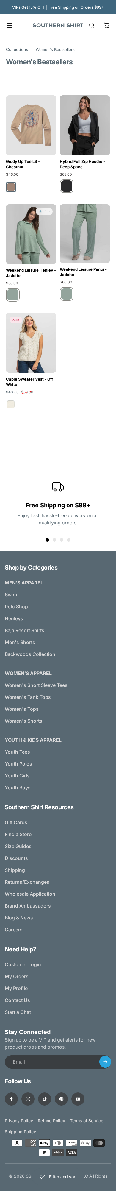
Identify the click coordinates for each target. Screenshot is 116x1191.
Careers (14, 930)
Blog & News (19, 918)
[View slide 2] (54, 540)
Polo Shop (16, 606)
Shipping (15, 870)
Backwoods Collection (30, 654)
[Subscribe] (105, 1062)
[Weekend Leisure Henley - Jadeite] (31, 234)
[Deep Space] (66, 186)
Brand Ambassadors (28, 906)
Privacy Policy (19, 1120)
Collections (17, 49)
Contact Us (17, 1000)
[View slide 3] (61, 540)
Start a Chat (18, 1012)
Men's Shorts (20, 642)
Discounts (16, 858)
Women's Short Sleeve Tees (36, 685)
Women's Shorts (23, 721)
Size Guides (18, 846)
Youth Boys (18, 788)
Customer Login (23, 964)
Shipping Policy (20, 1131)
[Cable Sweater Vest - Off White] (31, 343)
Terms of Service (86, 1120)
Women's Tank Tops (28, 697)
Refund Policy (51, 1120)
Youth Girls (17, 776)
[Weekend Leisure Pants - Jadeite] (85, 233)
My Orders (17, 976)
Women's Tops (22, 709)
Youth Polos (18, 764)
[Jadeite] (13, 294)
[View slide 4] (68, 540)
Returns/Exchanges (27, 882)
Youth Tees (17, 752)
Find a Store (18, 834)
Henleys (14, 618)
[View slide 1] (47, 540)
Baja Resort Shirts (24, 630)
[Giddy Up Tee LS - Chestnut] (31, 125)
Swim (11, 595)
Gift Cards (16, 822)
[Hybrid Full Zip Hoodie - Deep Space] (85, 125)
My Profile (16, 988)
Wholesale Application (30, 894)
